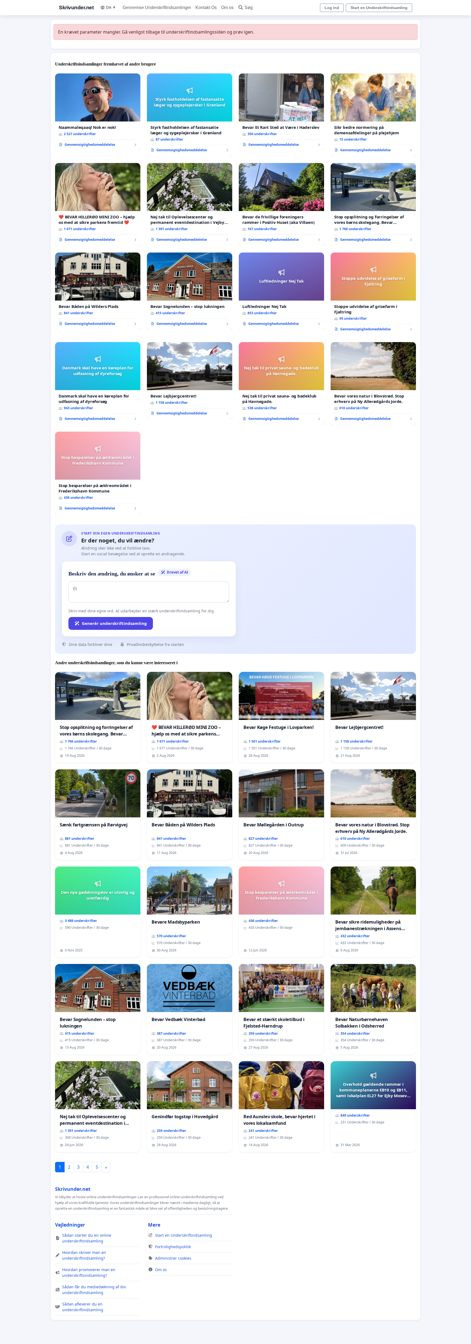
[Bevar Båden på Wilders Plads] (97, 291)
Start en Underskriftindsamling (379, 7)
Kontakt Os (206, 7)
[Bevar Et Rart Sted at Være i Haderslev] (281, 112)
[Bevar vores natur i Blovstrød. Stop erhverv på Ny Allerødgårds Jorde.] (373, 383)
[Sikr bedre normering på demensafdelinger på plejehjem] (373, 114)
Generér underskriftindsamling (114, 623)
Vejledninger (70, 1224)
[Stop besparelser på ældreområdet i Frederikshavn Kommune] (97, 473)
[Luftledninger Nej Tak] (281, 291)
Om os (227, 7)
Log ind (332, 7)
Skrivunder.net (76, 7)
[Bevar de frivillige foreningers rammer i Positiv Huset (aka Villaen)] (281, 204)
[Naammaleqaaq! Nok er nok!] (97, 112)
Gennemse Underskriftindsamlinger (157, 7)
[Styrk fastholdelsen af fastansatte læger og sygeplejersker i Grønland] (189, 114)
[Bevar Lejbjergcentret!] (189, 381)
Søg (248, 7)
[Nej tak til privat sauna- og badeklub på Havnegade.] (281, 383)
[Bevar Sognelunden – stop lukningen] (189, 291)
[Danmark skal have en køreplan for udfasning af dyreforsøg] (97, 383)
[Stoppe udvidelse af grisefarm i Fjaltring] (373, 294)
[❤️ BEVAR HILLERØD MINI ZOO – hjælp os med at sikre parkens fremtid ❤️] (97, 204)
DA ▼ (111, 7)
